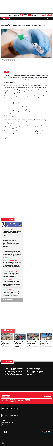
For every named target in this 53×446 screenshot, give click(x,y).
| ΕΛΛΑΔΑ (10, 289)
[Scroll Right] (46, 372)
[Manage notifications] (3, 443)
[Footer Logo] (6, 396)
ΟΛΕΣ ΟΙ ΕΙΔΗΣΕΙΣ (8, 300)
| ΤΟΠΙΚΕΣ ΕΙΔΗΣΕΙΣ (12, 260)
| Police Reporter (14, 239)
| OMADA (12, 229)
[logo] (5, 18)
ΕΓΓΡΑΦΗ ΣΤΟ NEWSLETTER (10, 415)
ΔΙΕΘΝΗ (6, 71)
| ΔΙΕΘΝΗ (10, 249)
